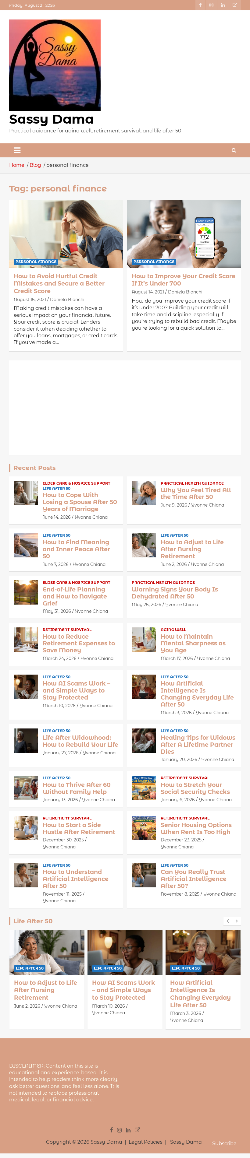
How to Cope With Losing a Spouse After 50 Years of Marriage (80, 502)
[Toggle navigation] (17, 150)
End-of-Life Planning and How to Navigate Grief (75, 596)
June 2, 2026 (174, 564)
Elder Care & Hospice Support (76, 483)
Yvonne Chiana (91, 517)
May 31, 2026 (57, 611)
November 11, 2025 (62, 894)
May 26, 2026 (146, 604)
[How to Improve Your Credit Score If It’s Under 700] (184, 234)
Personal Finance (36, 261)
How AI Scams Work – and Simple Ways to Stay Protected (76, 690)
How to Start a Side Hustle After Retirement (79, 829)
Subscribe (224, 1143)
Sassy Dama (51, 119)
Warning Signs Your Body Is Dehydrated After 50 (175, 593)
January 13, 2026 (60, 799)
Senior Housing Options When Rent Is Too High (196, 829)
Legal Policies (145, 1142)
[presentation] (227, 921)
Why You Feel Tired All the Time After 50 (196, 494)
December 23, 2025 (181, 840)
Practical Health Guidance (192, 483)
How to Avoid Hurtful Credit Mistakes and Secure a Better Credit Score (59, 284)
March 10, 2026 (59, 705)
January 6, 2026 (178, 799)
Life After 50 (56, 488)
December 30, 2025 (63, 840)
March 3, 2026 (176, 712)
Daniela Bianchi (67, 299)
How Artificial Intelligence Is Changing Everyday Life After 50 (197, 694)
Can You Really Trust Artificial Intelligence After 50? (194, 879)
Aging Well (173, 629)
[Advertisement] (125, 407)
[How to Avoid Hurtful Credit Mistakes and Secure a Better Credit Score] (66, 234)
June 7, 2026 (56, 564)
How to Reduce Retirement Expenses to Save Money (79, 643)
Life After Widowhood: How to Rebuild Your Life (80, 741)
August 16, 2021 (30, 299)
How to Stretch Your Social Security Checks (195, 788)
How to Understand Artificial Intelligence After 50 (76, 879)
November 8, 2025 (180, 894)
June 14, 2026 (57, 517)
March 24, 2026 (60, 658)
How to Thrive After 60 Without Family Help (77, 788)
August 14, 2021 (148, 292)
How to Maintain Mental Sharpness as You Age (193, 643)
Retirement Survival (67, 629)
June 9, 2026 (174, 505)
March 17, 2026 (177, 658)
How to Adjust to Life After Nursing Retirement (192, 549)
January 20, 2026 (179, 759)
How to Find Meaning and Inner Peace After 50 (76, 549)
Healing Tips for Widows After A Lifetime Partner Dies (198, 744)
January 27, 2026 (61, 753)
